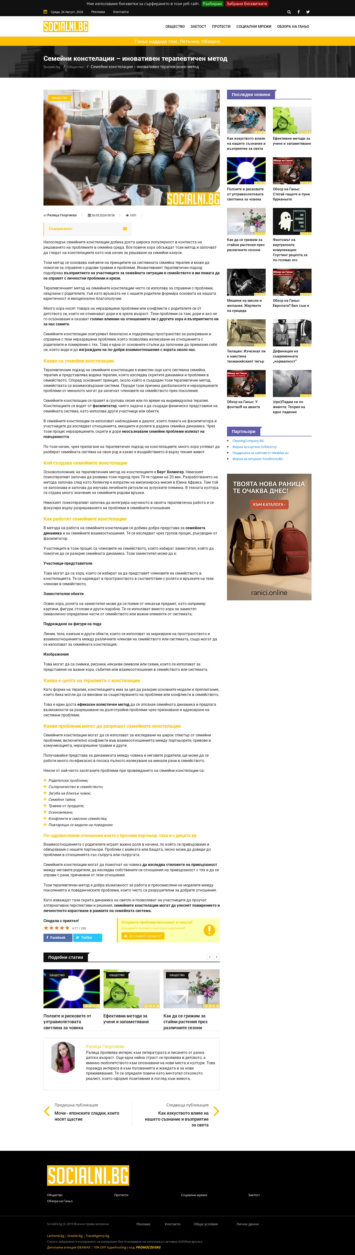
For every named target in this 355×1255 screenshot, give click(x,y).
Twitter (86, 938)
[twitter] (308, 11)
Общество (175, 26)
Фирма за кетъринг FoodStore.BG (258, 459)
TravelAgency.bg (97, 1236)
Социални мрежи (253, 26)
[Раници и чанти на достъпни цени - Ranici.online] (269, 536)
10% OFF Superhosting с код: (126, 1247)
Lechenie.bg (55, 1236)
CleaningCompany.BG (248, 441)
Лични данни (247, 1224)
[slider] (56, 928)
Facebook (57, 938)
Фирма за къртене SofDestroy (255, 447)
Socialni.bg (51, 67)
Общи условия (206, 1224)
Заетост (198, 26)
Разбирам (212, 3)
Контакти (121, 11)
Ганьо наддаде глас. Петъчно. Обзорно (177, 41)
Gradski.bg (75, 1236)
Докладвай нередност (145, 936)
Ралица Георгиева (62, 215)
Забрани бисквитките (247, 3)
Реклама (98, 11)
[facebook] (298, 11)
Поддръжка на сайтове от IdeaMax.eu (261, 453)
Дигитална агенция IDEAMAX (68, 1247)
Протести (221, 26)
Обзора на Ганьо (293, 26)
